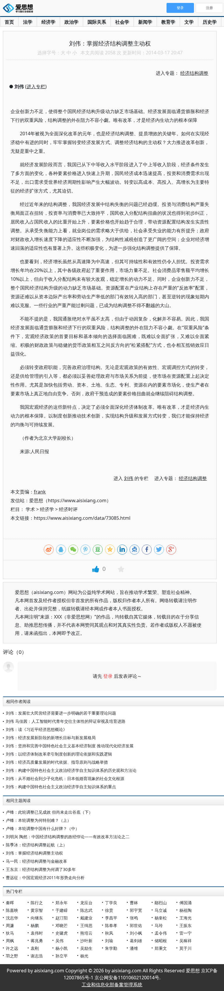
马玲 (159, 925)
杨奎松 (161, 918)
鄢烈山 (161, 902)
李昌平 (111, 918)
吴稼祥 (185, 940)
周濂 (10, 925)
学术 (30, 509)
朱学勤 (111, 948)
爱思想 (19, 9)
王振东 (185, 925)
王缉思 (86, 925)
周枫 (10, 940)
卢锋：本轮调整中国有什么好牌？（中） (42, 828)
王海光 (185, 918)
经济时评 (68, 509)
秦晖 (10, 902)
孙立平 (61, 956)
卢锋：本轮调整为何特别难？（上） (38, 820)
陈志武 (86, 910)
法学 (27, 22)
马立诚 (161, 910)
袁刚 (35, 948)
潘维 (134, 948)
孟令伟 (161, 933)
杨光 (84, 956)
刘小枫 (136, 933)
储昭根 (161, 940)
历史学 (210, 22)
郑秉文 (161, 948)
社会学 (122, 22)
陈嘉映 (12, 910)
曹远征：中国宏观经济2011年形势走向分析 (45, 877)
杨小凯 (61, 948)
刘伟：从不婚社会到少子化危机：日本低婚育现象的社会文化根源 (65, 778)
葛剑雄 (136, 940)
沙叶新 (86, 940)
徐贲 (109, 910)
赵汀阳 (61, 918)
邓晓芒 (61, 925)
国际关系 (97, 22)
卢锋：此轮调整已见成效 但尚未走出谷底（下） (49, 812)
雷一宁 (185, 933)
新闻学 (145, 22)
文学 (189, 22)
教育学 (168, 22)
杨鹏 (35, 925)
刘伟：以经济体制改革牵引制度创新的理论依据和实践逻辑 (59, 754)
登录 (108, 676)
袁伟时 (37, 933)
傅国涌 (185, 902)
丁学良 (111, 902)
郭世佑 (136, 925)
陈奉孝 (111, 925)
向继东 (37, 918)
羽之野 (12, 956)
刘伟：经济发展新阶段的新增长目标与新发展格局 (51, 737)
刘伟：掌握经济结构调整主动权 (34, 853)
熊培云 (86, 933)
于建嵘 (61, 910)
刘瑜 (109, 940)
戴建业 (86, 918)
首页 (9, 22)
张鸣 (134, 918)
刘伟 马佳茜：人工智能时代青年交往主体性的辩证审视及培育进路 (65, 721)
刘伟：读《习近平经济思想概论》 (36, 729)
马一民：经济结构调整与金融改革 (36, 861)
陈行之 (37, 902)
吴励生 (86, 948)
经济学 (48, 22)
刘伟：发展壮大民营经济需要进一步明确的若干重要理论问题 (61, 713)
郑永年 (61, 902)
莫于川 (185, 948)
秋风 (109, 933)
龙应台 (86, 902)
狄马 (10, 933)
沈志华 (12, 918)
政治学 (71, 22)
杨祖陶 (185, 910)
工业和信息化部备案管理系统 (112, 984)
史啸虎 (61, 933)
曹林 (134, 902)
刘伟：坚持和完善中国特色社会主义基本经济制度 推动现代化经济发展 (70, 746)
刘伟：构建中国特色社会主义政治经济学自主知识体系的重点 (61, 786)
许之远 (12, 948)
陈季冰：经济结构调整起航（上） (36, 845)
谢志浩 (37, 956)
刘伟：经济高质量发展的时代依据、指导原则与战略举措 (57, 762)
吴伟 (59, 940)
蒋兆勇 (37, 940)
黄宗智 (37, 910)
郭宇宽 (136, 910)
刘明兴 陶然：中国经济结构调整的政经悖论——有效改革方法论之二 (68, 836)
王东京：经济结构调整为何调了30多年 (41, 869)
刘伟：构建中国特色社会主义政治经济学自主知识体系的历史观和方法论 (71, 770)
